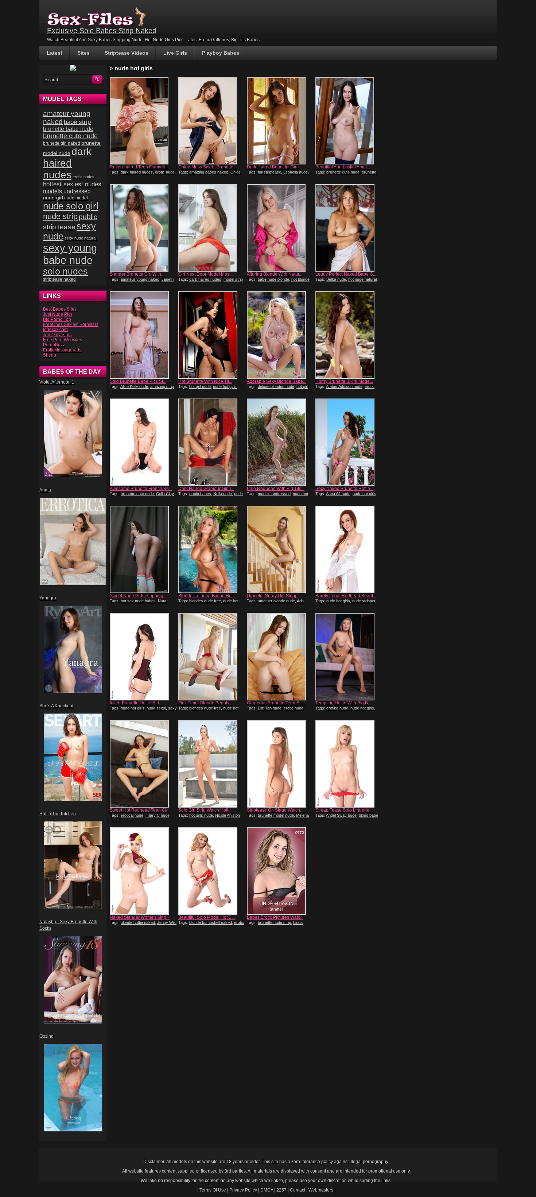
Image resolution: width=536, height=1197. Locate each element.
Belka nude (336, 279)
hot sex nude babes (138, 601)
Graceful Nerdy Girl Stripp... (274, 595)
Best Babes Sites (60, 309)
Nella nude (222, 493)
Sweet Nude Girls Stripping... (138, 595)
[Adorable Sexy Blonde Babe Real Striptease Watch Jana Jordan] (280, 335)
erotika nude (337, 708)
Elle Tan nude (269, 708)
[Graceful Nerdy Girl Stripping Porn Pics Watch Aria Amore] (280, 549)
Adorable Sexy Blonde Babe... (276, 381)
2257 (281, 1190)
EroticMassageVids (62, 350)
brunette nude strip (274, 922)
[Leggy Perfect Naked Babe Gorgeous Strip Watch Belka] (348, 228)
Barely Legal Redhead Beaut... (345, 595)
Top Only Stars (57, 334)
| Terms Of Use (211, 1190)
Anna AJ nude (338, 493)
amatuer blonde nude (276, 601)
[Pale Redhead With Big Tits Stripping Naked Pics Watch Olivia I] (280, 442)
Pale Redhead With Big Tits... (275, 488)
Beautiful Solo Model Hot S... (206, 917)
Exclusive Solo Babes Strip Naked (101, 31)
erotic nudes (83, 177)
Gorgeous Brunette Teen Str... (276, 703)
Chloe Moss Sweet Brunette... (207, 167)
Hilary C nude (157, 815)
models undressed (274, 493)
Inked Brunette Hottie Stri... (136, 703)
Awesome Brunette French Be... (141, 488)
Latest (54, 53)
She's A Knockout (56, 705)
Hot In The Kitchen (57, 813)
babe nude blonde (273, 279)
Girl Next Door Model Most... (206, 274)
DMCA (266, 1190)
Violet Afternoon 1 (56, 382)
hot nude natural (362, 279)
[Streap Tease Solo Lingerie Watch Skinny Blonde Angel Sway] (348, 764)
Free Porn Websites (62, 339)
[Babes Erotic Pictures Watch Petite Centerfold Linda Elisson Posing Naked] (280, 871)
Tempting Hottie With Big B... (343, 703)
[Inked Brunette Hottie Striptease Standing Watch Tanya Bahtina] (143, 656)
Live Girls (175, 53)
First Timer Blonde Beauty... (205, 703)
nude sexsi (156, 708)
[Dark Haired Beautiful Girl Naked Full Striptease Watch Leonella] (280, 120)
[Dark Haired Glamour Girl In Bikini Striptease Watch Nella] (211, 442)
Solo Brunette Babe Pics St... (138, 381)
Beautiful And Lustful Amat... (342, 167)
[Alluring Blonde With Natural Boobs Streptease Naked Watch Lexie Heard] (280, 228)
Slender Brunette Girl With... (137, 274)
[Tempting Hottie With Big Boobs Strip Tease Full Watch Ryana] (348, 656)
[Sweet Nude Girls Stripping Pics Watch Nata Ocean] (143, 549)
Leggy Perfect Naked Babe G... (345, 274)
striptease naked (59, 279)
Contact (297, 1190)
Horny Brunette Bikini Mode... (344, 381)
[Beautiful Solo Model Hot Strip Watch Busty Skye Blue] (211, 871)
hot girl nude (200, 386)
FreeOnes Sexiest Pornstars (70, 324)
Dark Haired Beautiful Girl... (274, 167)
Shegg (49, 355)
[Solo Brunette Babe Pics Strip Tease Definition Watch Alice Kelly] (143, 335)
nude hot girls (225, 386)
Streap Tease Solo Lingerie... (344, 810)
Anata (45, 490)
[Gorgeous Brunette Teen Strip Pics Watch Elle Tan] (280, 656)
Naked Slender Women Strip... (140, 917)
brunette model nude (276, 815)
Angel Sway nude (341, 815)
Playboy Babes (220, 53)
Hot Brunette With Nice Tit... (205, 381)
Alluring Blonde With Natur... (274, 274)
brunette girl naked (61, 143)
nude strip (60, 216)
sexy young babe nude (70, 254)
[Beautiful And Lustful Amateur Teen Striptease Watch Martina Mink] (348, 120)
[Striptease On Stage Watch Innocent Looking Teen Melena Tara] (280, 764)
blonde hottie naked (138, 922)
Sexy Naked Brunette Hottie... (344, 488)
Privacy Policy (243, 1190)
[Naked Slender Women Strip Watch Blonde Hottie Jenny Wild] (143, 871)
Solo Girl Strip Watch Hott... (205, 810)
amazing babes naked (208, 172)
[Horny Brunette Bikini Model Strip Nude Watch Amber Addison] (348, 335)
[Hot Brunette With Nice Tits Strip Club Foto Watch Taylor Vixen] (211, 335)
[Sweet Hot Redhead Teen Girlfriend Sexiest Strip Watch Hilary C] (143, 764)
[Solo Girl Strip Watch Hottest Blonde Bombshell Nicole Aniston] (211, 764)
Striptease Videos (126, 53)
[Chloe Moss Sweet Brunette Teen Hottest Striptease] (211, 120)
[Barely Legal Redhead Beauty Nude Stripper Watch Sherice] (348, 549)
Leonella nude (295, 172)
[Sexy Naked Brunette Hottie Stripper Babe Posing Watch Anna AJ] (348, 442)
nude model (76, 198)
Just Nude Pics (58, 314)
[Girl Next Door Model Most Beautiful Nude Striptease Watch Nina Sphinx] (211, 228)
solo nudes (65, 271)
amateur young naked (140, 279)
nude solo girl (70, 206)
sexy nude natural (80, 238)
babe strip (77, 121)
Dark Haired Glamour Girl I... (206, 488)
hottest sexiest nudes (72, 184)
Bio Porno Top (57, 319)
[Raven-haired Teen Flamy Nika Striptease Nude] (143, 120)
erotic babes (200, 493)
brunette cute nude (343, 172)
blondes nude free (205, 601)
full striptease (269, 172)
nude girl (53, 198)
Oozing (46, 1036)
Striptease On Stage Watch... (275, 810)
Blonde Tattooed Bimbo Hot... (207, 595)
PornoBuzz (54, 344)
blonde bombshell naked (210, 922)
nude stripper (363, 601)
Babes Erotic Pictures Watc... (275, 917)
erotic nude (165, 172)
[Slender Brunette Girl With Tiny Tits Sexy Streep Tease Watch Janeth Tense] (143, 228)
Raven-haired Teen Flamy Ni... (140, 167)
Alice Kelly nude (134, 386)
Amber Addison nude (344, 386)
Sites (83, 53)
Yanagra (47, 598)
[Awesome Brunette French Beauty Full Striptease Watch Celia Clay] (143, 442)
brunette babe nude (68, 129)
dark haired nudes (137, 172)
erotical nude (132, 815)
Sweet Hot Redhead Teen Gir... (140, 810)
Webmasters (320, 1190)
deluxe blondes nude (276, 386)
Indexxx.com (55, 329)
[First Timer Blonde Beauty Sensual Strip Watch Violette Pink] (211, 656)
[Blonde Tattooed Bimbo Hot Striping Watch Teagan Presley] (211, 549)
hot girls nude (201, 815)
